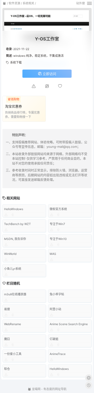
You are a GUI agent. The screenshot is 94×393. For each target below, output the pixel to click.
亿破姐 (54, 339)
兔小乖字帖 (57, 294)
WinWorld (10, 254)
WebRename (12, 324)
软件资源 (14, 3)
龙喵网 (35, 389)
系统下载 (16, 62)
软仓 (7, 369)
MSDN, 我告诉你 (15, 239)
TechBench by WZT (17, 224)
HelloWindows (13, 209)
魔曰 (7, 339)
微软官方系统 (58, 209)
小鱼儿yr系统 (12, 269)
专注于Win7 (57, 224)
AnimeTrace (58, 354)
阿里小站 (55, 309)
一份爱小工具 (12, 354)
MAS (53, 254)
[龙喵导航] (4, 3)
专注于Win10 (58, 239)
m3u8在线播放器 (15, 294)
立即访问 (49, 74)
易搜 (7, 309)
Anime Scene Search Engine (69, 324)
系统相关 (28, 3)
